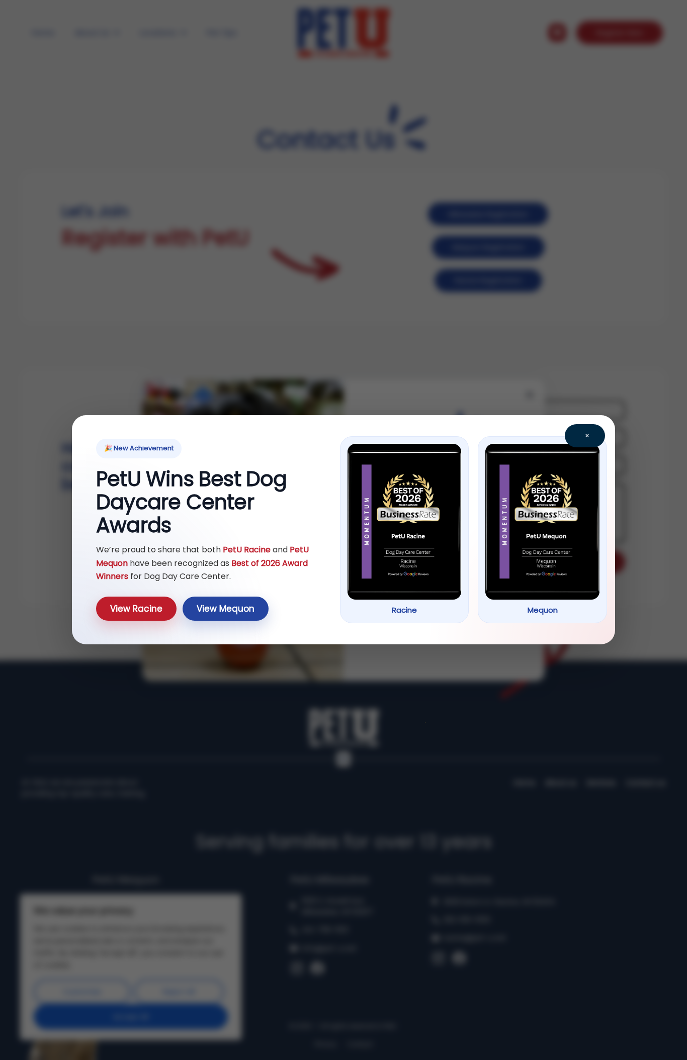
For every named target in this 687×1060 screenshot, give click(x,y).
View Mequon (225, 609)
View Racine (136, 609)
